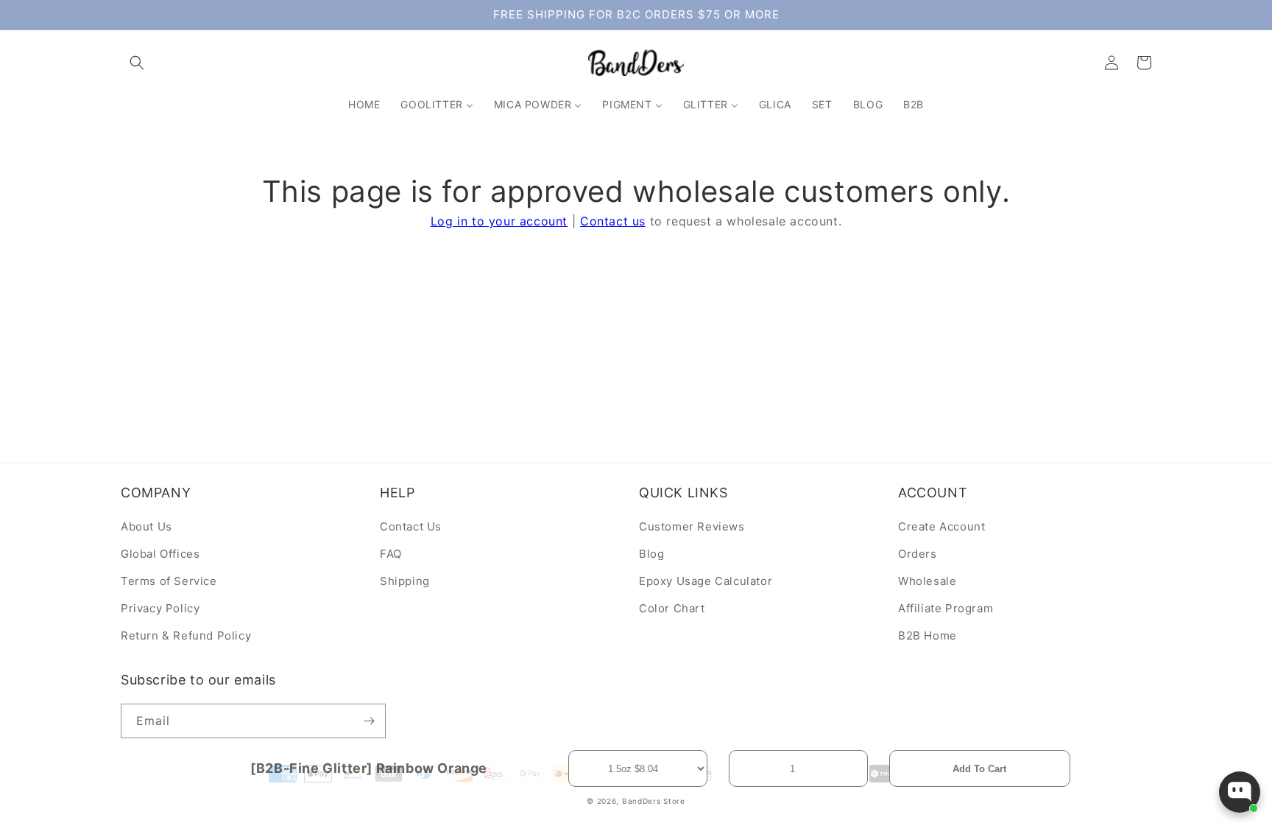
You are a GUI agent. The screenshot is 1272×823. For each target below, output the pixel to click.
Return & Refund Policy (186, 635)
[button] (137, 62)
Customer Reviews (692, 526)
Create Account (941, 526)
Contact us (613, 221)
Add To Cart (979, 768)
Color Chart (672, 608)
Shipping (405, 581)
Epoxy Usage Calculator (705, 581)
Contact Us (411, 526)
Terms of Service (169, 581)
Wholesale (927, 581)
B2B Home (927, 635)
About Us (146, 526)
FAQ (391, 554)
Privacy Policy (160, 608)
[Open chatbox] (1239, 792)
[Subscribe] (369, 721)
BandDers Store (653, 800)
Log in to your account (499, 221)
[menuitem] (364, 104)
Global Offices (160, 554)
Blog (651, 554)
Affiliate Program (945, 608)
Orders (917, 554)
